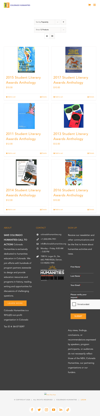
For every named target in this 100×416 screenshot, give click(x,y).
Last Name (76, 276)
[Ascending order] (63, 22)
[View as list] (52, 36)
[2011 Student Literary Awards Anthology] (26, 116)
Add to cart (11, 97)
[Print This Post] (50, 395)
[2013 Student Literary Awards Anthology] (73, 116)
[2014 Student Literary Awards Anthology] (26, 172)
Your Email (76, 285)
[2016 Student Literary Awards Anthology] (73, 172)
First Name (76, 267)
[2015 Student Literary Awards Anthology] (26, 60)
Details (44, 97)
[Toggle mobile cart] (89, 4)
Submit (78, 316)
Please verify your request (78, 295)
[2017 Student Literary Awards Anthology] (73, 60)
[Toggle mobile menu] (94, 4)
